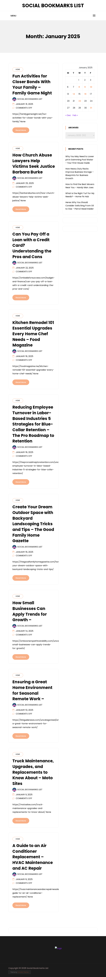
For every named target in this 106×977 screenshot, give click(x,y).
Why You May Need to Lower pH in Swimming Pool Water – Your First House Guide (79, 159)
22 (79, 100)
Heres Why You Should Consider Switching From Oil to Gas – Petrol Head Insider (79, 205)
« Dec (68, 115)
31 (91, 107)
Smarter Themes (23, 972)
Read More (21, 130)
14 (74, 93)
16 (85, 93)
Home (18, 69)
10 (91, 86)
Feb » (75, 115)
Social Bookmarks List (53, 5)
